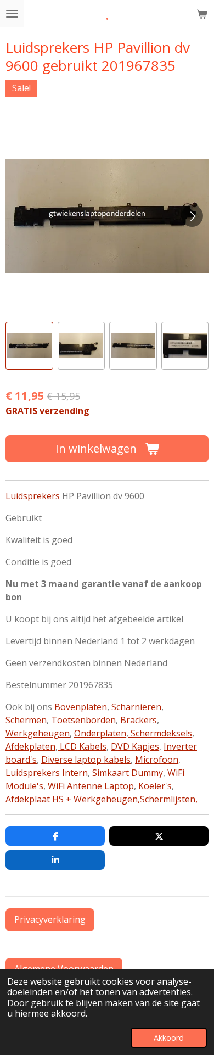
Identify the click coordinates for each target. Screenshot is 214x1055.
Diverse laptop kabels (86, 759)
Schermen (26, 720)
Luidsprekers (32, 496)
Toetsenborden (82, 720)
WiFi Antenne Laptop (91, 786)
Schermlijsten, (169, 799)
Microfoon (156, 759)
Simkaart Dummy (127, 773)
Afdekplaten (30, 746)
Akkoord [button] (169, 1037)
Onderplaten (100, 733)
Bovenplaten (79, 707)
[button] (29, 346)
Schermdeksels (160, 733)
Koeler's (155, 786)
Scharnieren (135, 707)
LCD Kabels (82, 746)
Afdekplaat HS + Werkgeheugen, (72, 799)
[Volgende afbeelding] (192, 216)
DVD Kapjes (135, 746)
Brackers (138, 720)
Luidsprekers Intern (46, 773)
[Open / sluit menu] (12, 13)
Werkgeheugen (37, 733)
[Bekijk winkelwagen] (202, 13)
